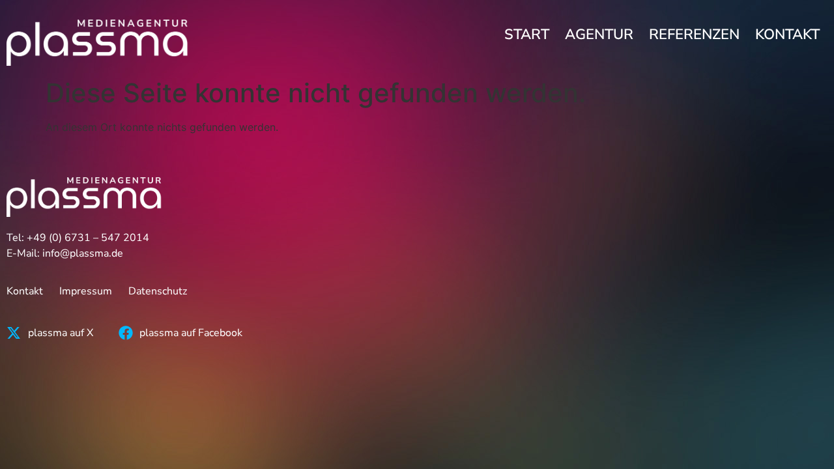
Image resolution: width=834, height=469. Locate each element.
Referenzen (694, 34)
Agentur (599, 34)
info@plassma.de (82, 253)
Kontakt (787, 34)
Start (526, 34)
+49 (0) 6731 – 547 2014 (88, 238)
